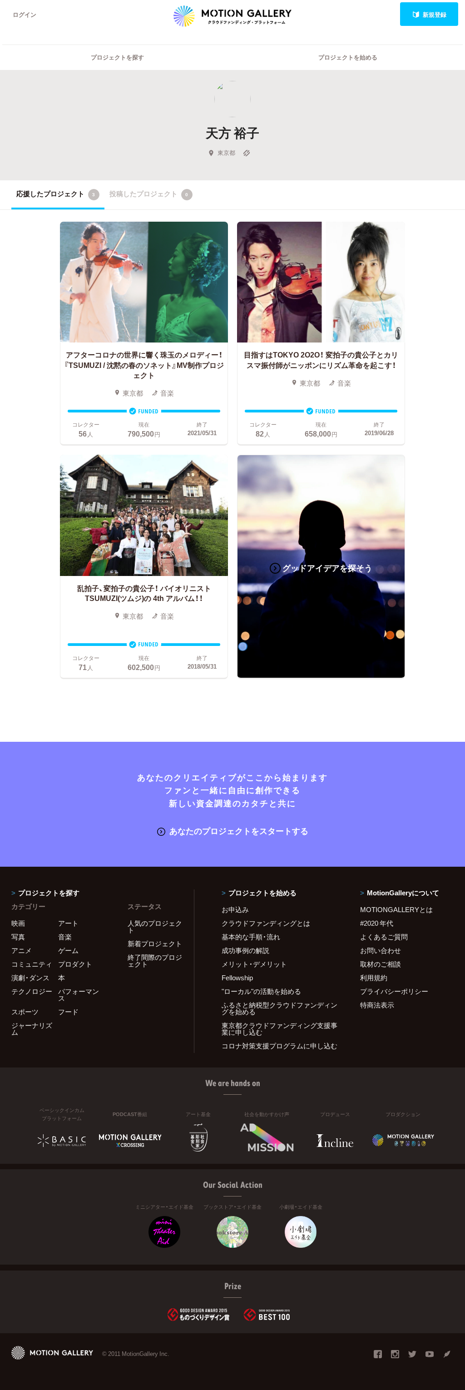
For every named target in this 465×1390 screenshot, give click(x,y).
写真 (18, 937)
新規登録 (434, 14)
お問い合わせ (380, 950)
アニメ (21, 950)
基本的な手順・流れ (251, 937)
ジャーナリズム (31, 1028)
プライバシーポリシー (394, 991)
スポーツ (25, 1012)
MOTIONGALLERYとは (396, 909)
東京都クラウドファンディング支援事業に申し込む (279, 1028)
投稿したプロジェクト (148, 194)
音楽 (65, 937)
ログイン (24, 14)
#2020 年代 (376, 923)
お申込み (235, 909)
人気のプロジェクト (155, 926)
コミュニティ (31, 964)
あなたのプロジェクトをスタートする (238, 830)
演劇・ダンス (30, 978)
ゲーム (68, 950)
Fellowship (237, 978)
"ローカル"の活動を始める (261, 991)
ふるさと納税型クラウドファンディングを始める (279, 1008)
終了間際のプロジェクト (155, 960)
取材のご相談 (380, 964)
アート (68, 923)
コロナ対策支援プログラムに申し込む (279, 1046)
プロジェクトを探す (117, 57)
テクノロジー (31, 991)
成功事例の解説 (245, 950)
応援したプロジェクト (55, 194)
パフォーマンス (78, 994)
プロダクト (75, 964)
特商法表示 (377, 1005)
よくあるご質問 (384, 937)
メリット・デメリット (254, 964)
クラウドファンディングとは (266, 923)
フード (68, 1012)
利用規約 (373, 978)
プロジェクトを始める (347, 57)
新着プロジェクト (155, 943)
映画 (18, 923)
